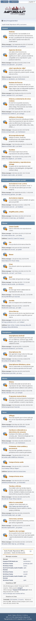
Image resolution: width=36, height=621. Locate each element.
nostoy (17, 261)
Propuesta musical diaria (17, 396)
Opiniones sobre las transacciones (16, 471)
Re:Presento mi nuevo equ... (9, 218)
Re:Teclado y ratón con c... (8, 443)
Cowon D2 (10, 238)
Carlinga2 (21, 113)
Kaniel (20, 146)
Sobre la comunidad (16, 502)
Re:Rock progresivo (7, 407)
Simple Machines (19, 617)
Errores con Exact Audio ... (9, 132)
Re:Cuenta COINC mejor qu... (9, 544)
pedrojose (23, 46)
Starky (20, 235)
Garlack (20, 175)
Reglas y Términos (16, 615)
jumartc (20, 64)
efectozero (21, 284)
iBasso (11, 254)
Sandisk (11, 300)
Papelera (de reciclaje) (17, 531)
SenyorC (20, 95)
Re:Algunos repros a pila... (9, 175)
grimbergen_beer (28, 563)
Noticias (12, 32)
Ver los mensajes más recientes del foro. (14, 593)
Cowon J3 (21, 238)
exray (20, 373)
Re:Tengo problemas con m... (9, 322)
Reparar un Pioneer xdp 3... (9, 146)
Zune (8, 325)
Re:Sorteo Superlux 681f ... (9, 527)
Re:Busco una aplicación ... (9, 64)
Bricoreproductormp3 (16, 135)
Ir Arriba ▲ (25, 615)
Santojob (20, 393)
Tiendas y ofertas (15, 486)
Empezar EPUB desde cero (9, 426)
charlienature (21, 79)
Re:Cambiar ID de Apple (8, 361)
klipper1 (17, 468)
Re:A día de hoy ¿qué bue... (9, 194)
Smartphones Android (16, 336)
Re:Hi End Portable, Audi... (8, 515)
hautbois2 (20, 207)
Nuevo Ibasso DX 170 (7, 261)
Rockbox (12, 150)
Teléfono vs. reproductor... (8, 79)
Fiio (10, 242)
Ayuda (9, 615)
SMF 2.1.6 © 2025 (10, 617)
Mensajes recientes (11, 556)
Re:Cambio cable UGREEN (9, 457)
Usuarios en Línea (11, 596)
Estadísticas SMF (10, 583)
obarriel (19, 499)
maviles (19, 158)
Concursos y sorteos (16, 519)
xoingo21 (20, 588)
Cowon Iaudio (14, 226)
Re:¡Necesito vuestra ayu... (9, 308)
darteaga (21, 544)
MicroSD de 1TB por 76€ (8, 499)
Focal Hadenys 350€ (7, 468)
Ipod (10, 277)
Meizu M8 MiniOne (13, 327)
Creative (17, 325)
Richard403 (22, 482)
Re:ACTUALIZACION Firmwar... (10, 46)
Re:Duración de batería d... (9, 348)
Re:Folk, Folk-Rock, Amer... (8, 393)
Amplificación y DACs (16, 212)
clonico (25, 566)
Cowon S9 (16, 238)
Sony (10, 288)
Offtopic (12, 416)
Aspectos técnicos (15, 50)
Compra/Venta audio (16, 462)
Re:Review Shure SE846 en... (9, 113)
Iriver (11, 264)
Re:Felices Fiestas (8, 563)
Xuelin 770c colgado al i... (8, 158)
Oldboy (19, 361)
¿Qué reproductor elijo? (17, 68)
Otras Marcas (13, 311)
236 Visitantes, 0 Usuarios (13, 599)
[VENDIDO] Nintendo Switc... (9, 482)
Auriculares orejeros (16, 198)
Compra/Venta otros (16, 476)
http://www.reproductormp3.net (18, 506)
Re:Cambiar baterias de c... (9, 235)
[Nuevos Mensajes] (5, 37)
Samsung (22, 325)
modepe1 (22, 322)
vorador (25, 574)
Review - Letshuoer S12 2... (9, 95)
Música (11, 382)
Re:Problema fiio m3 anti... (9, 249)
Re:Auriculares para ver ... (8, 207)
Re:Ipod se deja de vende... (9, 284)
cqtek (19, 194)
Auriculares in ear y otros (18, 184)
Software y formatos (16, 117)
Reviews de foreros (15, 82)
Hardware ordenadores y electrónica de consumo (18, 431)
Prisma (19, 273)
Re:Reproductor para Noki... (9, 373)
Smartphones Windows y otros (19, 364)
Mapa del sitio (27, 617)
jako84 (20, 249)
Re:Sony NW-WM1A (7, 296)
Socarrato (17, 296)
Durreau (20, 348)
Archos (12, 325)
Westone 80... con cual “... (8, 273)
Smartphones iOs (15, 352)
